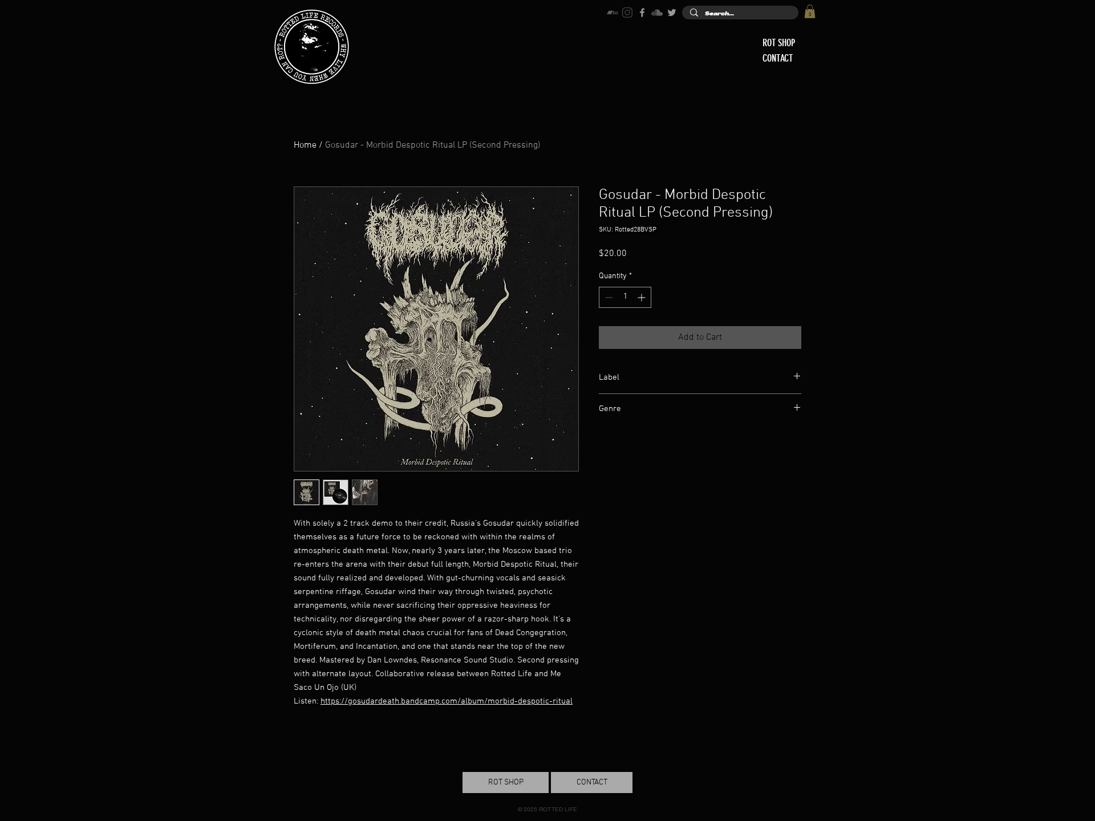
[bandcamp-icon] (612, 12)
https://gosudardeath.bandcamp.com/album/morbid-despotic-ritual (447, 701)
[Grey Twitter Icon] (672, 12)
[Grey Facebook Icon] (642, 12)
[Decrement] (608, 297)
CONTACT (778, 58)
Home (305, 145)
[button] (810, 11)
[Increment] (642, 297)
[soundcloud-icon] (657, 12)
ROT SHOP (779, 42)
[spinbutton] (625, 297)
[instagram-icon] (627, 12)
